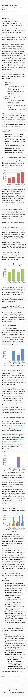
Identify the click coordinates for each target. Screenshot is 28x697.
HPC (3, 12)
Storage (7, 12)
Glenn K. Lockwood (9, 5)
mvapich (17, 676)
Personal (13, 12)
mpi (14, 676)
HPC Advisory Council (16, 126)
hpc (12, 676)
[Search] (25, 2)
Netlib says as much (7, 50)
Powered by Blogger (15, 689)
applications (8, 676)
